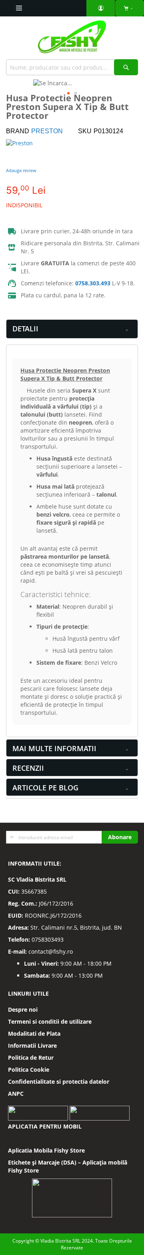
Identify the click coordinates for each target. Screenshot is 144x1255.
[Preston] (30, 151)
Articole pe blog (45, 787)
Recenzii (28, 768)
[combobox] (72, 67)
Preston (47, 131)
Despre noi (23, 1009)
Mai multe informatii (54, 748)
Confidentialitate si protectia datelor (58, 1081)
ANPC (16, 1093)
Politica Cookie (28, 1069)
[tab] (72, 329)
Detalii (25, 328)
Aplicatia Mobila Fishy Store (46, 1150)
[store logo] (72, 39)
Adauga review (21, 170)
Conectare (100, 8)
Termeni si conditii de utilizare (50, 1021)
